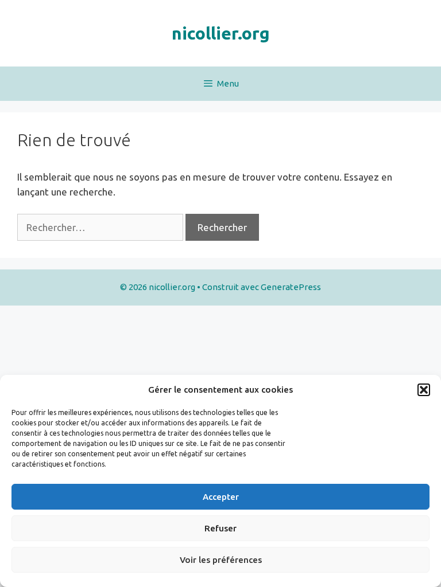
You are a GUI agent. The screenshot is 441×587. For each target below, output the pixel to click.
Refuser (220, 528)
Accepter (221, 497)
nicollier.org (221, 33)
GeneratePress (291, 287)
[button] (424, 390)
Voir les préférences (221, 560)
